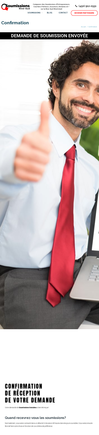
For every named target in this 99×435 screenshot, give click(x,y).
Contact (63, 13)
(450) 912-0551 (87, 6)
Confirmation (92, 27)
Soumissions (34, 13)
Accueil (83, 27)
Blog (49, 13)
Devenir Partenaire (84, 13)
